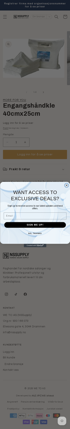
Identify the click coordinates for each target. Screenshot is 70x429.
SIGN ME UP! (35, 225)
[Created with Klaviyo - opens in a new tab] (35, 245)
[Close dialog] (66, 185)
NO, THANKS (35, 233)
